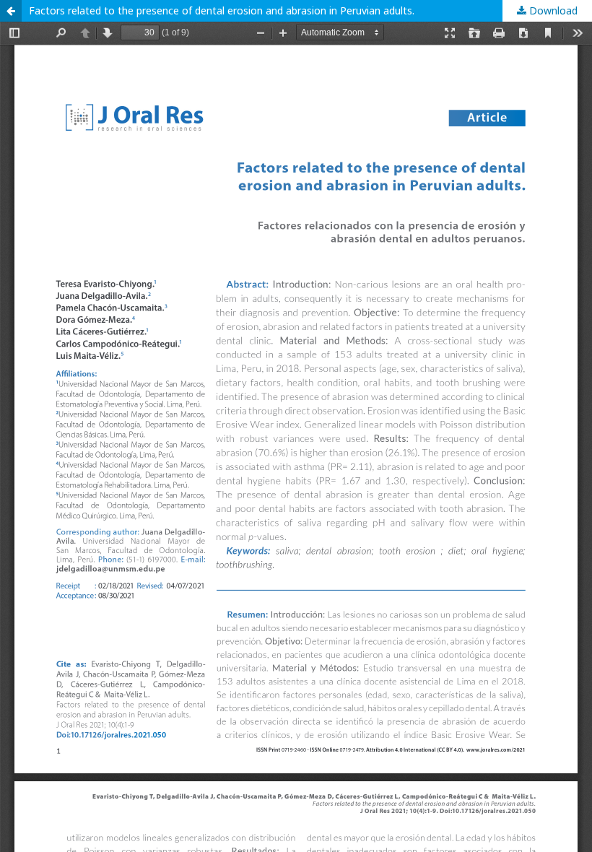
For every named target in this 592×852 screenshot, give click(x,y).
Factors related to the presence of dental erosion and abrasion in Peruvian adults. (221, 10)
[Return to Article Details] (11, 11)
